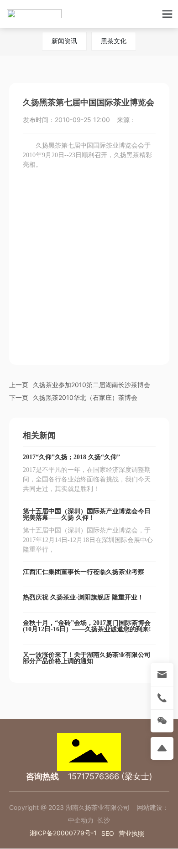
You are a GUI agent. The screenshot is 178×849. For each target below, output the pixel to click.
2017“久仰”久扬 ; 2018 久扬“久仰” (71, 457)
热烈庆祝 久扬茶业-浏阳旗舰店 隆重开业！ (83, 597)
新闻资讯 (64, 41)
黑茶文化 (113, 41)
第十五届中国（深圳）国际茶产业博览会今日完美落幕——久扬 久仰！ (87, 514)
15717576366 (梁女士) (110, 776)
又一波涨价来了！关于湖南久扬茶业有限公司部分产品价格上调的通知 (87, 658)
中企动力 (81, 820)
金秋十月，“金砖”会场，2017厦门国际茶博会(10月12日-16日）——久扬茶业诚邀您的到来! (87, 626)
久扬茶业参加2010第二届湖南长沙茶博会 (91, 385)
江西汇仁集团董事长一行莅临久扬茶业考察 (83, 571)
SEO (107, 833)
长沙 (103, 820)
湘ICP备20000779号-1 (63, 833)
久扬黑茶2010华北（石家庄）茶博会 (85, 397)
